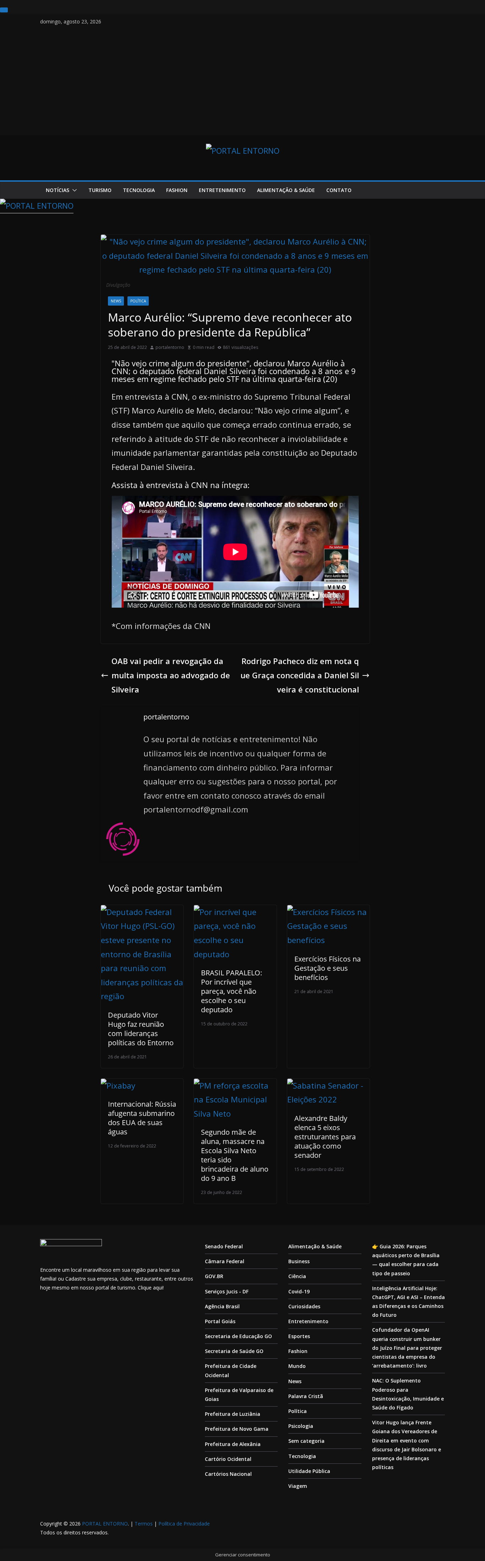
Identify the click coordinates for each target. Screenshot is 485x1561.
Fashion (176, 190)
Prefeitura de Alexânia (233, 1444)
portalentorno (170, 347)
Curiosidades (304, 1306)
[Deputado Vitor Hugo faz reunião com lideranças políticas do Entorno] (142, 912)
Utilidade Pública (309, 1471)
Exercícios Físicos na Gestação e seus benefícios (327, 968)
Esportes (299, 1336)
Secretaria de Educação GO (238, 1336)
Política (138, 300)
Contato (339, 190)
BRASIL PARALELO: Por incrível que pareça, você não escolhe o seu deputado (231, 991)
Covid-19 (299, 1291)
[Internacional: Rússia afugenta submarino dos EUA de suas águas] (118, 1085)
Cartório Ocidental (228, 1459)
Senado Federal (224, 1246)
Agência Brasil (222, 1306)
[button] (73, 190)
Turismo (99, 190)
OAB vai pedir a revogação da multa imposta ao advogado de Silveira (170, 675)
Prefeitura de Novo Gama (236, 1428)
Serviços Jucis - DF (227, 1291)
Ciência (297, 1276)
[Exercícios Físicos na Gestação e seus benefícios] (328, 912)
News (116, 300)
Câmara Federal (224, 1261)
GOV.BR (214, 1276)
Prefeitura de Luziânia (232, 1414)
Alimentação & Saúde (286, 190)
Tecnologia (139, 190)
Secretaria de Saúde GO (234, 1351)
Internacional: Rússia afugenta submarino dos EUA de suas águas (142, 1117)
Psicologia (300, 1426)
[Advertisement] (242, 79)
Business (299, 1261)
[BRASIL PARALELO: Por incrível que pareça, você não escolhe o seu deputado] (235, 912)
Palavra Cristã (305, 1396)
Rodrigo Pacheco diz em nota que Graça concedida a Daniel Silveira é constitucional (299, 675)
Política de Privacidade (184, 1523)
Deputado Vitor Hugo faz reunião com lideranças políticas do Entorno (141, 1028)
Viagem (297, 1486)
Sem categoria (306, 1440)
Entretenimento (222, 190)
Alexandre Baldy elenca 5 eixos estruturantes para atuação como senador (325, 1136)
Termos (144, 1523)
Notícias (57, 190)
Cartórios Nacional (228, 1473)
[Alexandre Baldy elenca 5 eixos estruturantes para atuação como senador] (328, 1085)
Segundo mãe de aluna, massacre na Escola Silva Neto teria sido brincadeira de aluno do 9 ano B (234, 1155)
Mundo (297, 1366)
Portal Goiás (220, 1321)
